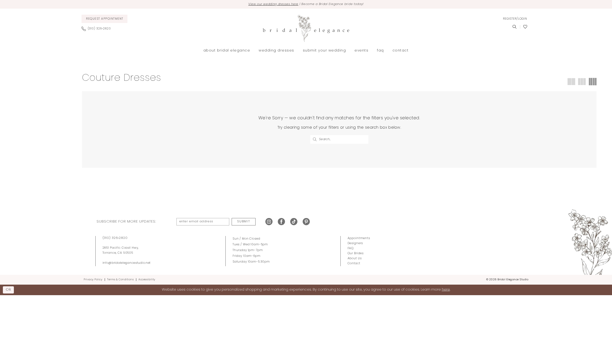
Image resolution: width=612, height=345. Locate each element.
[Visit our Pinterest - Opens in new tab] (306, 222)
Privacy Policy (93, 279)
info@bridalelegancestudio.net (127, 263)
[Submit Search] (314, 139)
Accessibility (146, 279)
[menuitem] (104, 19)
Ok (8, 290)
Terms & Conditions (120, 279)
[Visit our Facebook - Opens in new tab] (281, 222)
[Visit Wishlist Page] (525, 27)
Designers (355, 243)
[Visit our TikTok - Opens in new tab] (294, 222)
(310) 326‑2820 (115, 238)
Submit (243, 221)
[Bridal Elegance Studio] (306, 28)
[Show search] (514, 27)
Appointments (359, 238)
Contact (354, 263)
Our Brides (356, 253)
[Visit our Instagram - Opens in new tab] (269, 222)
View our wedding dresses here (273, 4)
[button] (514, 19)
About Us (355, 258)
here (446, 290)
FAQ (351, 248)
